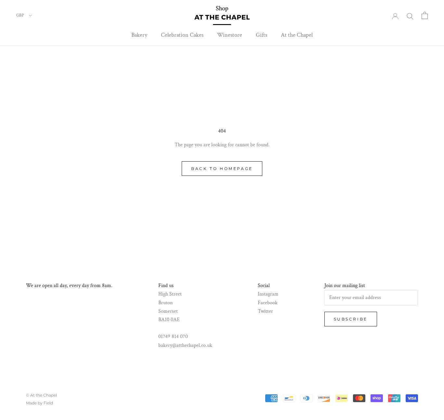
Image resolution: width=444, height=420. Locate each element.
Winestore (229, 35)
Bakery (139, 35)
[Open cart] (425, 15)
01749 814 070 (173, 336)
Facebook (268, 302)
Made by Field (39, 402)
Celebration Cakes (182, 35)
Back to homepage (222, 168)
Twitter (265, 311)
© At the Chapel (41, 395)
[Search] (410, 15)
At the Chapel (297, 35)
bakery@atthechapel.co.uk (185, 345)
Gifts (261, 35)
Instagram (268, 294)
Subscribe (351, 319)
